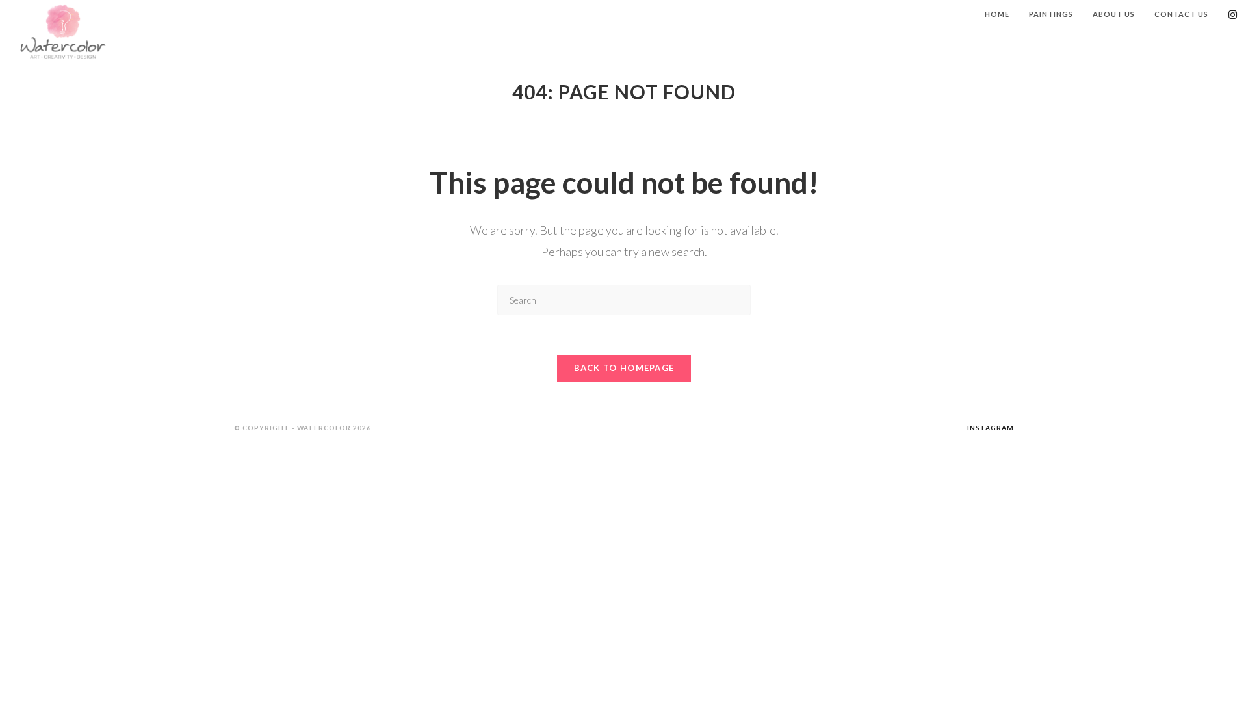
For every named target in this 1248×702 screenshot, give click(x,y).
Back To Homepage (624, 368)
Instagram (990, 428)
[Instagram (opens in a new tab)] (1232, 15)
